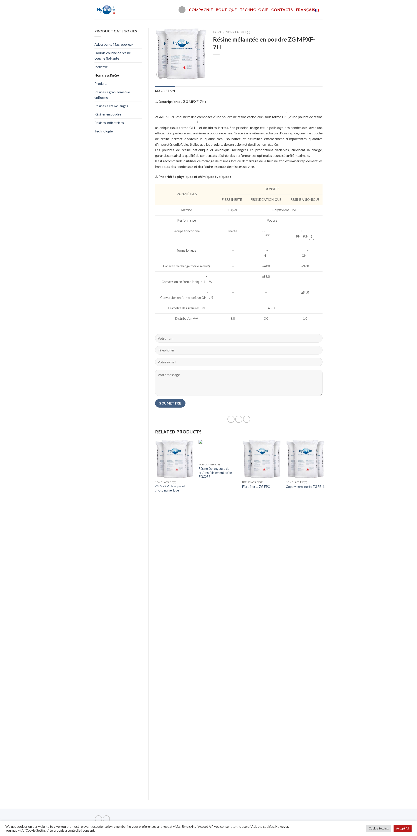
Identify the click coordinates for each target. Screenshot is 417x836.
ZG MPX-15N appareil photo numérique (170, 488)
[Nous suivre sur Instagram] (106, 819)
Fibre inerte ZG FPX (256, 486)
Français (305, 9)
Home (217, 32)
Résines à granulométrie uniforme (112, 95)
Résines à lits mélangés (111, 106)
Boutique (226, 9)
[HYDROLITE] (106, 9)
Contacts (282, 9)
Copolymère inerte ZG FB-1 (305, 486)
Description (165, 90)
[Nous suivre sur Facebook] (98, 819)
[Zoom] (160, 74)
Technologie (254, 9)
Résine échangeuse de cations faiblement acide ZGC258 (215, 472)
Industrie (101, 67)
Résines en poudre (107, 114)
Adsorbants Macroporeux (113, 44)
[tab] (165, 90)
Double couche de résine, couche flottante (112, 55)
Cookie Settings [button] (379, 828)
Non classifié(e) (106, 75)
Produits (100, 83)
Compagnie (201, 9)
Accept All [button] (402, 828)
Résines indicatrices (109, 122)
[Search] (182, 9)
